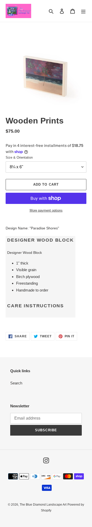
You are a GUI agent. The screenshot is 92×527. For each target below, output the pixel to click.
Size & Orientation (19, 157)
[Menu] (83, 11)
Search (16, 383)
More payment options (46, 210)
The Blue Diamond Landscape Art (43, 504)
